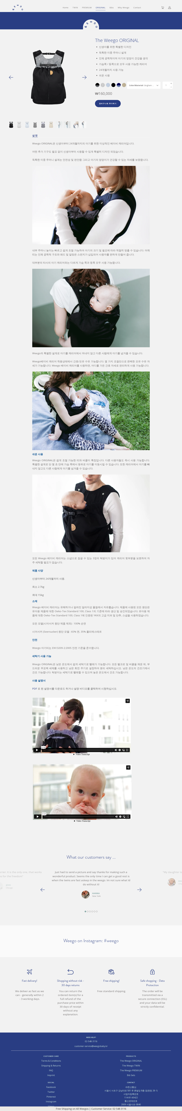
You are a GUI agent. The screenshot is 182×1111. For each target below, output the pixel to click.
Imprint (51, 1075)
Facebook (51, 1087)
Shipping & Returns (51, 1065)
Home (65, 7)
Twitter (51, 1091)
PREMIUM (87, 7)
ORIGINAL (101, 7)
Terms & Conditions (51, 1060)
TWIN (75, 7)
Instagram (51, 1101)
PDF (34, 688)
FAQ (51, 1070)
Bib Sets (131, 1075)
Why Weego (123, 7)
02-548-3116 (91, 1041)
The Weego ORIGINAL (131, 1060)
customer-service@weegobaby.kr (91, 1046)
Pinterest (51, 1096)
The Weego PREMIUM (131, 1070)
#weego (111, 940)
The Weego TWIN (131, 1065)
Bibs (112, 7)
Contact (137, 7)
